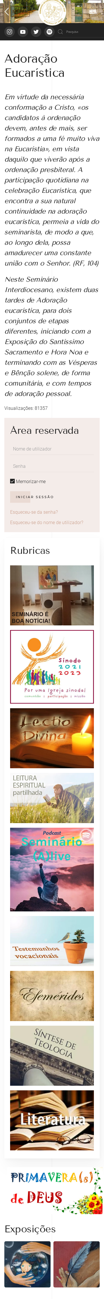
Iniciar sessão (35, 497)
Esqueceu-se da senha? (34, 512)
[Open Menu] (17, 11)
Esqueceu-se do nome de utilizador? (46, 522)
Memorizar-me (30, 481)
